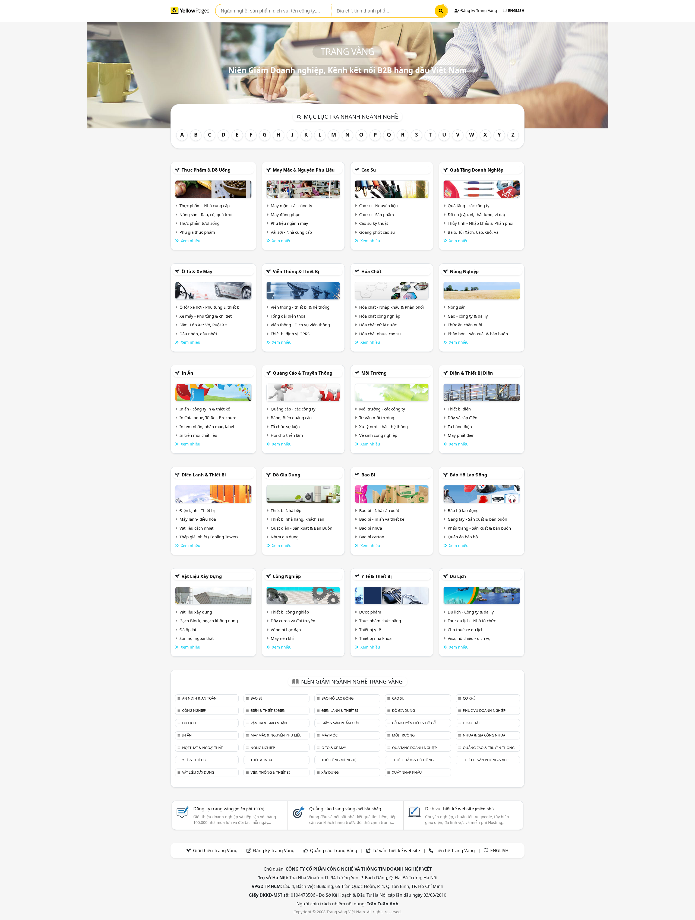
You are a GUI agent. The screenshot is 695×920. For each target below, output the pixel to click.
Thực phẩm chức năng (380, 620)
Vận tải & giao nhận (269, 722)
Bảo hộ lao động (468, 475)
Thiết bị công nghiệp (290, 612)
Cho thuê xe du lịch (466, 629)
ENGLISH (516, 10)
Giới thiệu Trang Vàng (215, 850)
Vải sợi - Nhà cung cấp (291, 232)
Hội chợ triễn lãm (287, 435)
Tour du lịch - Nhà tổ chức (472, 620)
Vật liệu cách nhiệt (196, 528)
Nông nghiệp (464, 271)
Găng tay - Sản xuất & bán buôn (477, 519)
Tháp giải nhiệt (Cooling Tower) (208, 536)
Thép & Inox (261, 759)
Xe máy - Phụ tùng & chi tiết (205, 316)
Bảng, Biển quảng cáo (291, 417)
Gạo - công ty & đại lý (468, 316)
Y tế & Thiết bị (376, 576)
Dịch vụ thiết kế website (459, 809)
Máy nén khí (282, 638)
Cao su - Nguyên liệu (378, 205)
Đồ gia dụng (286, 475)
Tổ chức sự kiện (285, 426)
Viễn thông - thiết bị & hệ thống (300, 307)
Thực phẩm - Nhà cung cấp (204, 205)
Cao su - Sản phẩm (376, 214)
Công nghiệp (287, 576)
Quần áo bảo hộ (463, 536)
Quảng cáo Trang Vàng (333, 850)
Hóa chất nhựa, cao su (380, 333)
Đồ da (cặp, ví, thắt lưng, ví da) (476, 214)
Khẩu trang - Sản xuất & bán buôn (479, 528)
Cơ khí (469, 698)
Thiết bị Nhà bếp (286, 510)
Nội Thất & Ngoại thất (202, 747)
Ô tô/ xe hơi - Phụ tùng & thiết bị (210, 307)
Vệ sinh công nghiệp (378, 435)
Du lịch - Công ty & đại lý (471, 612)
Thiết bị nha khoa (375, 638)
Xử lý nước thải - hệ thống (383, 426)
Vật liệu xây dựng (202, 576)
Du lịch (458, 576)
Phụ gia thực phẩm (197, 232)
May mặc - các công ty (291, 205)
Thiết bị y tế (370, 629)
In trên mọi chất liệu (198, 435)
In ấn (187, 373)
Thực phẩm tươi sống (199, 223)
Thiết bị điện (459, 409)
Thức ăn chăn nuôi (465, 324)
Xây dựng (330, 772)
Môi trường (374, 373)
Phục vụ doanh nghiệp (484, 710)
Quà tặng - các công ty (468, 205)
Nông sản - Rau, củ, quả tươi (205, 214)
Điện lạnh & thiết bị (204, 475)
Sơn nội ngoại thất (196, 638)
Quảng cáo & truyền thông (302, 373)
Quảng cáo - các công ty (293, 409)
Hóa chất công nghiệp (379, 316)
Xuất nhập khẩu (407, 772)
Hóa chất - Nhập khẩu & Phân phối (391, 307)
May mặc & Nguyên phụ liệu (304, 170)
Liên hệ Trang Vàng (455, 850)
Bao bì (368, 475)
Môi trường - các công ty (382, 409)
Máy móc (329, 735)
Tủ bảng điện (460, 426)
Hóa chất (371, 271)
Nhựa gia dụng (285, 536)
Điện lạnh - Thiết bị (197, 510)
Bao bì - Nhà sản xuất (379, 510)
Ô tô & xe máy (197, 271)
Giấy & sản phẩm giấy (340, 722)
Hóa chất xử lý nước (378, 324)
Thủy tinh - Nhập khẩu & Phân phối (480, 223)
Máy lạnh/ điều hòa (197, 519)
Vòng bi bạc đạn (286, 629)
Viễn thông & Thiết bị (296, 271)
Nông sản (457, 307)
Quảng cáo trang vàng (345, 809)
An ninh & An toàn (199, 698)
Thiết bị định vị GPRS (290, 333)
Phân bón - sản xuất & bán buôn (478, 333)
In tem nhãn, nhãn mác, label (206, 426)
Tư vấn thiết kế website (397, 850)
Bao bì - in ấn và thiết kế (381, 519)
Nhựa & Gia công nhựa (484, 735)
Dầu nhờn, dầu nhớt (198, 333)
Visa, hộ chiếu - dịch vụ (469, 638)
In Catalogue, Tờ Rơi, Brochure (207, 417)
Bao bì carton (371, 536)
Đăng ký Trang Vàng (478, 10)
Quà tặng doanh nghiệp (476, 170)
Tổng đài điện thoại (289, 316)
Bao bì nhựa (370, 528)
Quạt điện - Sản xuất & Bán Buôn (301, 528)
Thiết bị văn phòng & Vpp (485, 759)
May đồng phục (285, 214)
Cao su (368, 170)
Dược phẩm (370, 612)
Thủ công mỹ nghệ (338, 759)
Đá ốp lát (187, 629)
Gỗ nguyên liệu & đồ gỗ (414, 722)
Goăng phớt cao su (377, 232)
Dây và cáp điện (462, 417)
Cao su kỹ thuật (373, 223)
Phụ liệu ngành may (289, 223)
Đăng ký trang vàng (228, 809)
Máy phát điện (461, 435)
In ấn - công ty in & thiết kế (204, 409)
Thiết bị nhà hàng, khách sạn (297, 519)
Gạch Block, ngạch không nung (208, 620)
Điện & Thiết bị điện (471, 373)
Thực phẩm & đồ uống (206, 170)
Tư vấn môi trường (376, 417)
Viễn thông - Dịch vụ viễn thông (300, 324)
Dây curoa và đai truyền (293, 620)
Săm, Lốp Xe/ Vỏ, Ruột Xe (203, 324)
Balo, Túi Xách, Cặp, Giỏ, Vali (474, 232)
